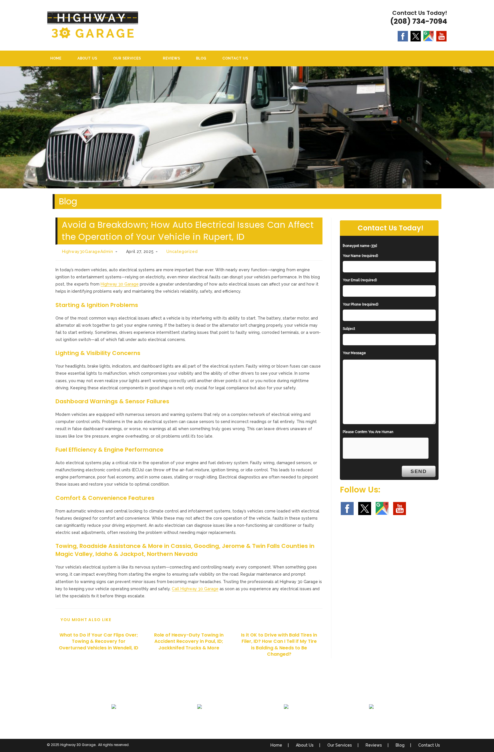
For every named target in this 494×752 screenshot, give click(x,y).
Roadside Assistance (199, 720)
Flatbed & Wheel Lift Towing (113, 720)
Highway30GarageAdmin (87, 251)
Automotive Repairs (371, 720)
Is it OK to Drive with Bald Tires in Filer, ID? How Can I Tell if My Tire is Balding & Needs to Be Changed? (279, 644)
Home (276, 745)
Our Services (339, 745)
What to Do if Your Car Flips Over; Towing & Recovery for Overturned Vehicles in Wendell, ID (98, 641)
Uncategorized (182, 251)
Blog (400, 745)
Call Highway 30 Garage (195, 589)
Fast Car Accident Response (286, 720)
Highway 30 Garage (120, 284)
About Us (305, 745)
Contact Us (429, 745)
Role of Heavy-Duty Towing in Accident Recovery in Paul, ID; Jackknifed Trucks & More (189, 641)
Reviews (374, 745)
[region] (247, 127)
